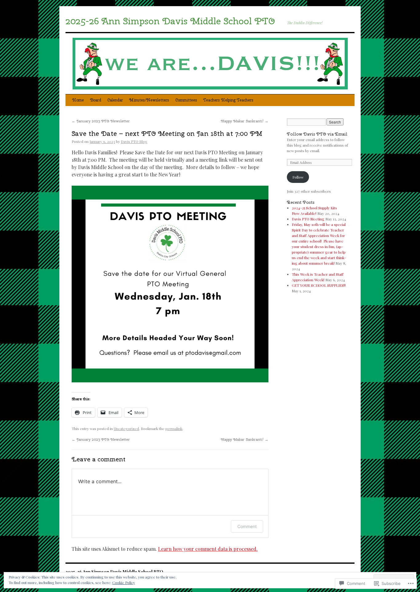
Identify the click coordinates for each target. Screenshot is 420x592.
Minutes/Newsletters (149, 100)
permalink (173, 428)
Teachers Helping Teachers (228, 100)
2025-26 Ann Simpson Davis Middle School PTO (170, 21)
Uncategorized (126, 428)
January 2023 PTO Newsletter (101, 121)
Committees (186, 100)
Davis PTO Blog (134, 141)
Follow (297, 177)
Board (95, 100)
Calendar (115, 100)
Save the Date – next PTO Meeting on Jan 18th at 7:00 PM (167, 133)
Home (78, 100)
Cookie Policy (123, 582)
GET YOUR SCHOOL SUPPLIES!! (319, 285)
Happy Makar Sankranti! (244, 121)
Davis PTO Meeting (308, 218)
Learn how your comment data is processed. (208, 549)
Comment (247, 526)
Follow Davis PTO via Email (317, 134)
